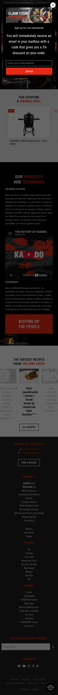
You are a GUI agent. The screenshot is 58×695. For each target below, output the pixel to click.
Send (29, 71)
